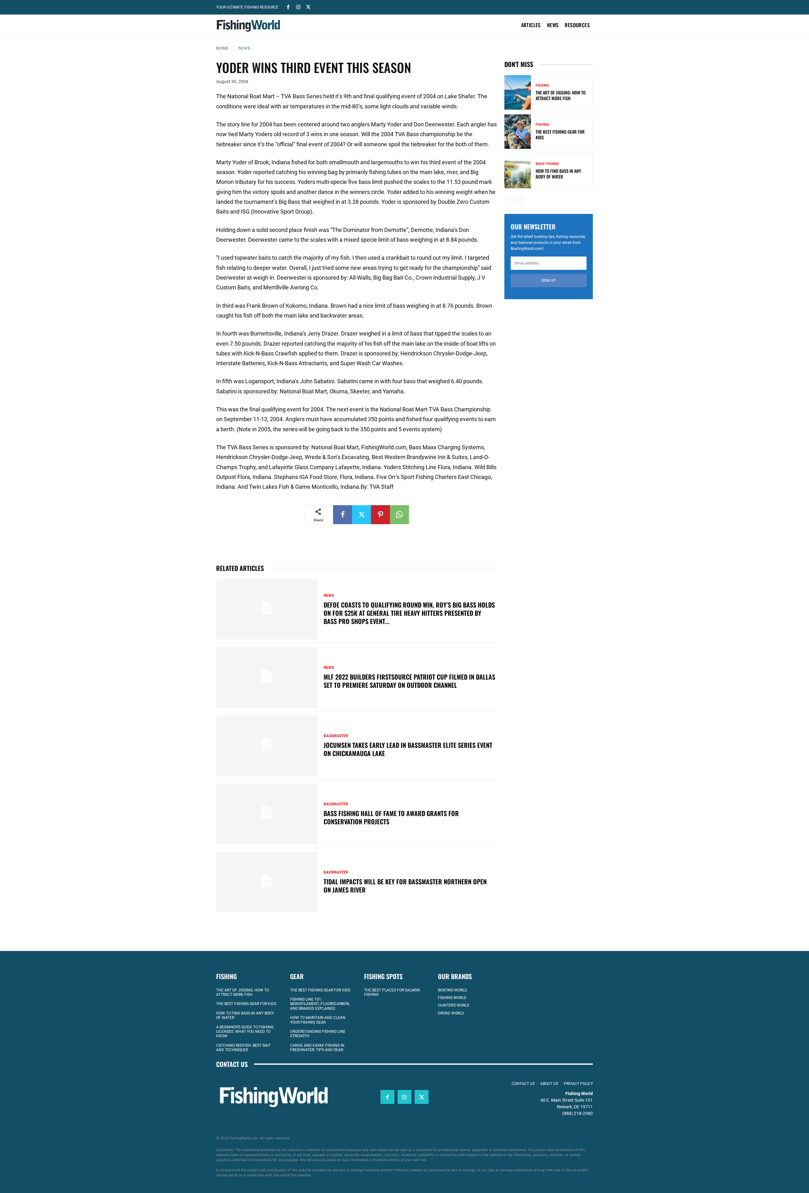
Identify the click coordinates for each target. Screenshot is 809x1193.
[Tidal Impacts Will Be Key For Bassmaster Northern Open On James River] (266, 882)
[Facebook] (288, 7)
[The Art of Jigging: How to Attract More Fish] (517, 92)
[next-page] (518, 200)
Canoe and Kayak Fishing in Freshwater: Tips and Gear (317, 1047)
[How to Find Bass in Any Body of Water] (517, 171)
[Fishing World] (250, 26)
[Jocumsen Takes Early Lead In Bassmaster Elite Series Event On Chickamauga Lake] (266, 745)
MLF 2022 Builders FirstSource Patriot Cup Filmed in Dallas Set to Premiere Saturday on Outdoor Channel (409, 681)
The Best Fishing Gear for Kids (560, 134)
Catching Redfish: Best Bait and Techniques (243, 1047)
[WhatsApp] (399, 514)
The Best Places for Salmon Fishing (392, 992)
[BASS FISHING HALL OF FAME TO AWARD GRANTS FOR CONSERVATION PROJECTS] (266, 814)
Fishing (542, 85)
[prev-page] (508, 200)
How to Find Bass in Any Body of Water (558, 173)
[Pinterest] (380, 514)
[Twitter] (308, 7)
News (244, 48)
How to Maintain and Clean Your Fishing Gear (317, 1019)
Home (222, 48)
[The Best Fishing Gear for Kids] (517, 131)
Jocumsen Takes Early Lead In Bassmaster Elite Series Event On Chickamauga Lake (408, 749)
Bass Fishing (547, 164)
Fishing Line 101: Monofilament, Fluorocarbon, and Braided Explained (320, 1004)
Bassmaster (336, 736)
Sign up (548, 280)
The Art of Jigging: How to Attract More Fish (561, 95)
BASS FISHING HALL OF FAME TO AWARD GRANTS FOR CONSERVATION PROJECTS (391, 817)
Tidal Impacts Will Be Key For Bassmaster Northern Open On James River (405, 885)
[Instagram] (298, 7)
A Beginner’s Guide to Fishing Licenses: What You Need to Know (244, 1032)
